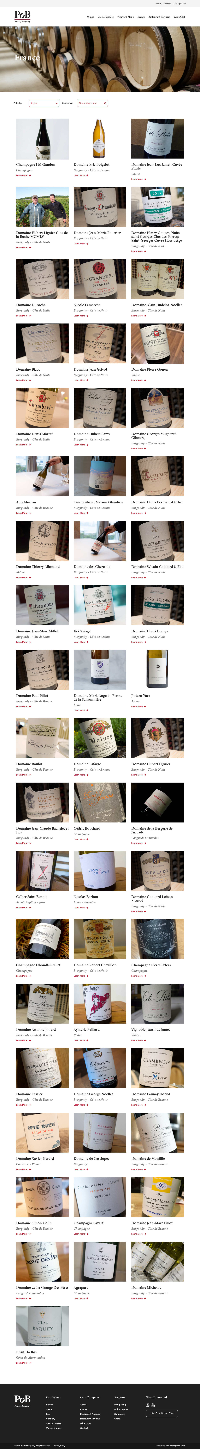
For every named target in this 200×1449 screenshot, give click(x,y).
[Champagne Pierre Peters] (157, 939)
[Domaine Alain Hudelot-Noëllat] (157, 279)
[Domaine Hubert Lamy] (100, 408)
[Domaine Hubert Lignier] (157, 738)
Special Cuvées (106, 17)
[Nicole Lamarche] (100, 279)
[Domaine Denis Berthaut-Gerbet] (157, 476)
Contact (167, 3)
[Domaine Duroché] (42, 279)
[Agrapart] (100, 1262)
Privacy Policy (59, 1446)
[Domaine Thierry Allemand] (42, 541)
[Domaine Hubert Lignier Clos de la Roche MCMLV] (42, 207)
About (158, 3)
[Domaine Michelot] (157, 1262)
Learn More (22, 175)
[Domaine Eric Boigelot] (100, 139)
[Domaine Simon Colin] (42, 1197)
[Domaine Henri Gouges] (157, 605)
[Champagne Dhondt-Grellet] (42, 939)
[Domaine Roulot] (42, 738)
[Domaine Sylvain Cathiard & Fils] (157, 541)
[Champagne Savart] (100, 1197)
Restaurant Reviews (90, 1418)
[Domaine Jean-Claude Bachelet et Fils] (42, 803)
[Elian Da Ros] (42, 1326)
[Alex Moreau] (42, 476)
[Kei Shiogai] (100, 605)
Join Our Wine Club (162, 1413)
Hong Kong (120, 1404)
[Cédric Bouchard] (100, 803)
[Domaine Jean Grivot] (100, 343)
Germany (50, 1418)
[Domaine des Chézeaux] (100, 541)
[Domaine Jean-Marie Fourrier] (100, 207)
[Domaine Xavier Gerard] (42, 1133)
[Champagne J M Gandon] (42, 139)
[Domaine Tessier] (42, 1068)
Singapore (119, 1414)
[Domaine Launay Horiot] (157, 1068)
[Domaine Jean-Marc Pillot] (157, 1197)
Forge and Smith (178, 1446)
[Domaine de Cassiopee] (100, 1133)
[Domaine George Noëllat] (100, 1068)
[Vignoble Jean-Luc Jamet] (157, 1004)
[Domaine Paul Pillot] (42, 670)
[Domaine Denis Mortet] (42, 408)
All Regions (178, 3)
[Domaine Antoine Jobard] (42, 1004)
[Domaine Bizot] (42, 343)
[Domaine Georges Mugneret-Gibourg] (157, 408)
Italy (48, 1414)
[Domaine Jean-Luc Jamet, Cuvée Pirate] (157, 139)
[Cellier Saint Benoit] (42, 871)
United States (121, 1409)
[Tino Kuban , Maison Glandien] (100, 476)
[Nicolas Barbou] (100, 871)
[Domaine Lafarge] (100, 738)
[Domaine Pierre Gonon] (157, 344)
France (49, 1404)
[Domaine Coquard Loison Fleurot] (157, 871)
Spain (49, 1409)
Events (141, 17)
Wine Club (180, 17)
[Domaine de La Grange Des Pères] (42, 1262)
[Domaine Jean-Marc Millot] (42, 605)
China (117, 1418)
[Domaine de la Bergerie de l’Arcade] (157, 803)
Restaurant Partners (159, 17)
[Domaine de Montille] (157, 1133)
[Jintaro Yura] (157, 670)
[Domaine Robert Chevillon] (100, 939)
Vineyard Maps (125, 17)
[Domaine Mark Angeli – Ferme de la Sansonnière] (100, 670)
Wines (90, 17)
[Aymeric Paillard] (100, 1004)
